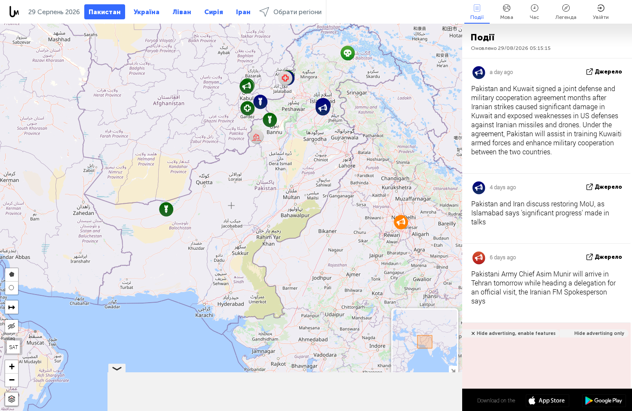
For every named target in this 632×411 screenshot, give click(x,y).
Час (534, 17)
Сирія (213, 12)
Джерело (608, 71)
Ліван (181, 12)
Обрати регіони (297, 12)
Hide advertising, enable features (516, 333)
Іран (243, 12)
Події (477, 17)
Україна (147, 12)
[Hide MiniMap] (453, 370)
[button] (260, 101)
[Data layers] (11, 399)
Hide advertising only (599, 333)
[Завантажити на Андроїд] (604, 401)
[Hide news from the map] (11, 326)
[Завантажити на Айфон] (547, 401)
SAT (13, 347)
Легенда (566, 17)
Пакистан (105, 12)
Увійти (601, 17)
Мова (506, 17)
